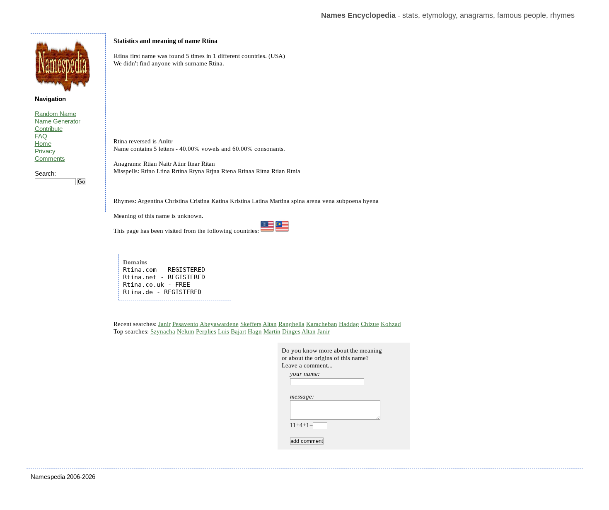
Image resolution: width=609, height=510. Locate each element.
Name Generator (57, 121)
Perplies (206, 331)
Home (43, 143)
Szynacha (162, 331)
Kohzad (391, 324)
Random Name (55, 113)
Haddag (349, 324)
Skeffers (250, 324)
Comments (50, 158)
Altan (270, 324)
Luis (223, 331)
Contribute (49, 128)
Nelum (185, 331)
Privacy (45, 151)
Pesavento (185, 324)
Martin (271, 331)
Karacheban (321, 324)
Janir (164, 324)
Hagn (255, 331)
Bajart (238, 331)
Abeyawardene (219, 324)
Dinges (291, 331)
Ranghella (291, 324)
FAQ (41, 136)
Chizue (370, 324)
